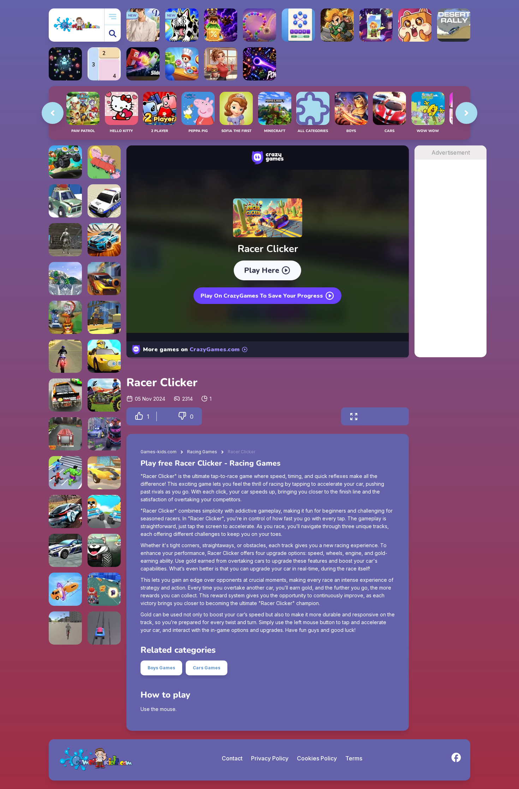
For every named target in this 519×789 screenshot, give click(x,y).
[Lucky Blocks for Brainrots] (220, 25)
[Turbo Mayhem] (65, 550)
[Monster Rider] (104, 395)
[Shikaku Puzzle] (104, 63)
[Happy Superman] (104, 589)
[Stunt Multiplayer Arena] (104, 239)
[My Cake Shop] (181, 63)
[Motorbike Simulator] (65, 356)
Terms (353, 758)
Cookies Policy (317, 758)
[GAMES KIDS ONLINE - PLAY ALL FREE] (76, 24)
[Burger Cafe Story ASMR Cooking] (220, 63)
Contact (232, 758)
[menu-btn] (113, 16)
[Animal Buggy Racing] (65, 317)
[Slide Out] (143, 63)
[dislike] (182, 416)
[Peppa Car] (104, 162)
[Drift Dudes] (65, 200)
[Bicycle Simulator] (65, 628)
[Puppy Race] (104, 511)
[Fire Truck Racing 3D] (65, 433)
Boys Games (161, 667)
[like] (139, 416)
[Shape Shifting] (65, 589)
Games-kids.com (159, 451)
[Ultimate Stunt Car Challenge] (104, 472)
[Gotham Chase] (104, 433)
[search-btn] (113, 33)
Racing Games (202, 451)
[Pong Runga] (259, 63)
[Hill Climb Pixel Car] (65, 162)
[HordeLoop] (65, 63)
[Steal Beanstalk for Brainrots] (337, 25)
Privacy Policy (269, 758)
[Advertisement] (450, 265)
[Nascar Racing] (65, 395)
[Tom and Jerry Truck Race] (104, 550)
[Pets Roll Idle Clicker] (414, 25)
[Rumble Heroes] (376, 25)
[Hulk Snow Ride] (65, 278)
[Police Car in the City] (104, 200)
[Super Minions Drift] (104, 356)
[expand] (354, 416)
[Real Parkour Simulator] (65, 239)
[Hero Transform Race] (65, 472)
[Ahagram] (298, 25)
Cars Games (206, 667)
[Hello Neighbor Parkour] (104, 317)
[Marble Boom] (259, 25)
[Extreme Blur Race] (104, 628)
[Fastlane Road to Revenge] (104, 278)
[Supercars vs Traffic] (65, 511)
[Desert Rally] (453, 25)
